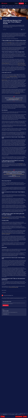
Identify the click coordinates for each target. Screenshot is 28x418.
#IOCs (15, 175)
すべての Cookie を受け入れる (19, 416)
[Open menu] (25, 3)
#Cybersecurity (14, 174)
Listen (23, 5)
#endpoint (19, 172)
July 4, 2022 (20, 99)
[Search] (25, 0)
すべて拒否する (24, 416)
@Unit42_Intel (10, 171)
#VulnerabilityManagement (20, 174)
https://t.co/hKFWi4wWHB (8, 174)
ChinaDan (8, 77)
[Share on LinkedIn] (21, 29)
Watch (26, 5)
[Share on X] (23, 29)
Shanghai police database (13, 76)
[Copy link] (20, 29)
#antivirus (7, 173)
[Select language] (24, 0)
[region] (14, 415)
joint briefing (9, 42)
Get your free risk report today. (13, 287)
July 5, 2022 (18, 176)
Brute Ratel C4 (21, 163)
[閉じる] (27, 414)
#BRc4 (13, 175)
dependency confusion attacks (6, 233)
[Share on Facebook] (24, 29)
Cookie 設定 (2, 416)
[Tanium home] (4, 3)
